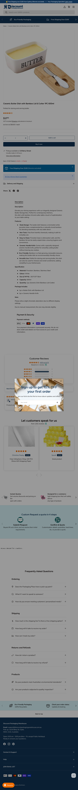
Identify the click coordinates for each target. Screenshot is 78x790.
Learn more (68, 1)
